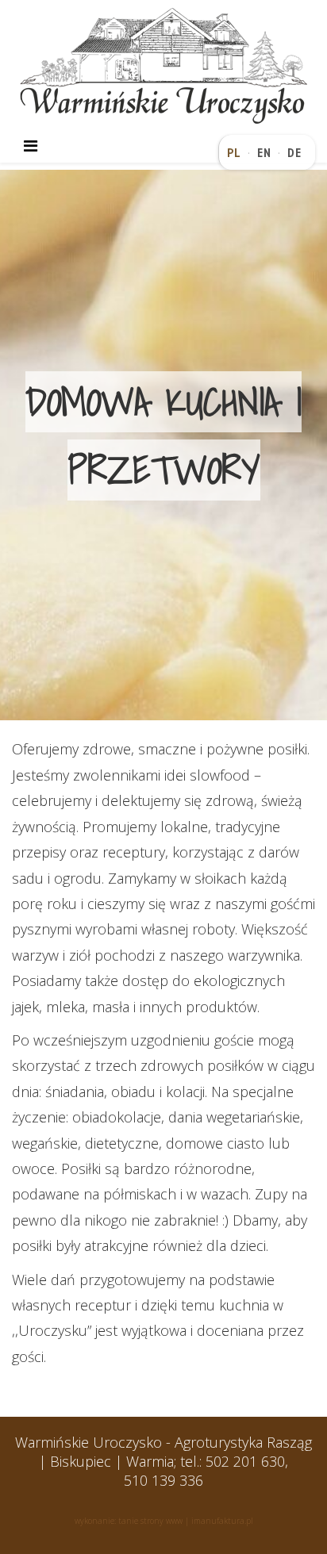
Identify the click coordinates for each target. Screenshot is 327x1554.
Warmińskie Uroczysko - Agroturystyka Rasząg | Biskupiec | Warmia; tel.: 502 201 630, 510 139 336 (163, 1461)
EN (264, 152)
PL (234, 152)
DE (294, 152)
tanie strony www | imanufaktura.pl (185, 1520)
